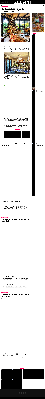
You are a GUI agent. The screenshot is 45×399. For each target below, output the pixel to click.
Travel (25, 5)
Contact (28, 5)
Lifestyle (22, 5)
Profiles (20, 5)
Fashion (17, 5)
